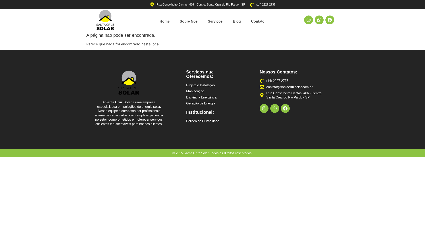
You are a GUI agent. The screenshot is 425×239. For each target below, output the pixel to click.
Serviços (215, 21)
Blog (237, 21)
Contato (258, 21)
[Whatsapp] (319, 19)
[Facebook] (329, 19)
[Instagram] (308, 19)
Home (165, 21)
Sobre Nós (189, 21)
